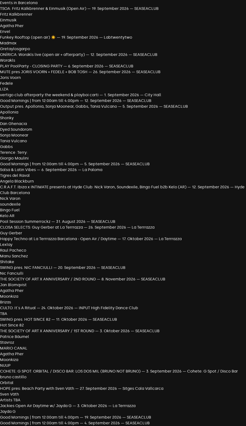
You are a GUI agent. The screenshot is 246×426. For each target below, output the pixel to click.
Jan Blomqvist (13, 285)
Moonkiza (9, 296)
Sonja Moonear (14, 135)
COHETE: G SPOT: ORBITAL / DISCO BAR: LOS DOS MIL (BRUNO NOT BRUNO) (70, 371)
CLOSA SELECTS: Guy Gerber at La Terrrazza (41, 227)
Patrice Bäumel (14, 336)
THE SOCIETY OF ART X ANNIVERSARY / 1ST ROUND (47, 331)
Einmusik (8, 20)
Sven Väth (9, 394)
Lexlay (6, 244)
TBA (3, 313)
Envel (5, 31)
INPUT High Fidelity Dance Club (108, 308)
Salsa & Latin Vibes (18, 169)
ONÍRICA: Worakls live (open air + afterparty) (42, 54)
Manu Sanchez (14, 256)
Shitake (7, 262)
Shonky (7, 118)
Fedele (6, 83)
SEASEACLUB (146, 8)
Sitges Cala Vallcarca (143, 388)
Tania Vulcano (13, 141)
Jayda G (8, 411)
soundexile (10, 204)
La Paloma (92, 169)
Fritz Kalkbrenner (16, 14)
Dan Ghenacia (13, 123)
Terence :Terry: (14, 152)
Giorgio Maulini (14, 158)
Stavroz (7, 342)
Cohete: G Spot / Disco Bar (212, 371)
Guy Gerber (11, 233)
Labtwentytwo (118, 37)
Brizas (5, 302)
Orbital (6, 382)
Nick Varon (10, 198)
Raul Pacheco (13, 250)
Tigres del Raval (15, 175)
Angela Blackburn (17, 181)
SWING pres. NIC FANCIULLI (26, 267)
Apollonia (9, 112)
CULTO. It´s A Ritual (18, 308)
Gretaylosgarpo (15, 49)
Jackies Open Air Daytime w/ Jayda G (36, 405)
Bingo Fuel (10, 210)
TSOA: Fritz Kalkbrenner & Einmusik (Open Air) (43, 8)
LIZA (4, 89)
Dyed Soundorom (16, 129)
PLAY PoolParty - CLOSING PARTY (31, 66)
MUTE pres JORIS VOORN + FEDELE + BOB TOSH (43, 72)
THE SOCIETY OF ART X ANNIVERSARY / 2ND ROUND (48, 279)
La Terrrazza (143, 227)
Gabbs (6, 146)
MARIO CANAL (13, 348)
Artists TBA (10, 400)
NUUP (5, 365)
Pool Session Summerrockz (25, 221)
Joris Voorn (10, 77)
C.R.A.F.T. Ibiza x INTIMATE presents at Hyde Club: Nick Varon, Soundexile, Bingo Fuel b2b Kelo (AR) (93, 187)
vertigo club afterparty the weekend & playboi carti (49, 95)
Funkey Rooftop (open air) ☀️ (28, 37)
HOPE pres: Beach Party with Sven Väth (37, 388)
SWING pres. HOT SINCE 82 (25, 319)
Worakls (7, 60)
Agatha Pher (12, 26)
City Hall (153, 95)
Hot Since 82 (12, 325)
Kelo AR (7, 215)
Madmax (8, 43)
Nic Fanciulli (11, 273)
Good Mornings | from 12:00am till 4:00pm (40, 100)
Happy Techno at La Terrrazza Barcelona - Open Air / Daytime (58, 239)
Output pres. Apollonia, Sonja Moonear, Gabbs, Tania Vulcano (59, 106)
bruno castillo (13, 377)
